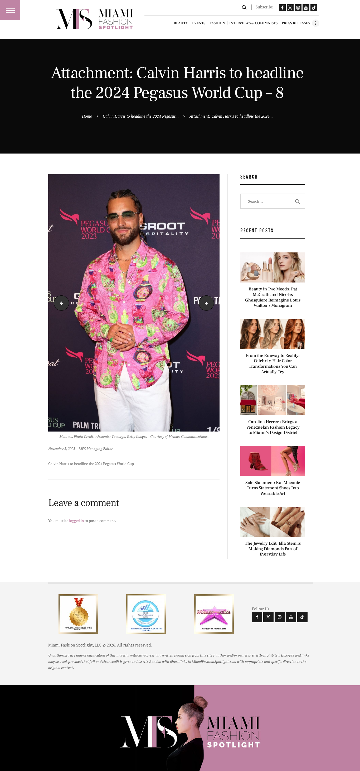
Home (87, 116)
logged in (76, 520)
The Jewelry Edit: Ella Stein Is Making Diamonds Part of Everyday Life (273, 549)
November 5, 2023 (61, 448)
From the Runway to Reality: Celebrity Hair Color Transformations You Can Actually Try (273, 364)
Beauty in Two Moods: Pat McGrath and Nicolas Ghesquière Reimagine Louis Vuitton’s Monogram (272, 297)
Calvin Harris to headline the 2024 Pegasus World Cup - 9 (212, 302)
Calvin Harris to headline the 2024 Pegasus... (141, 116)
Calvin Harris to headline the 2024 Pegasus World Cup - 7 (60, 302)
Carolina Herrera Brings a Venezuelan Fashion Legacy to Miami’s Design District (273, 427)
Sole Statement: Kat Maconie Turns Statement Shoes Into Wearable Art (272, 488)
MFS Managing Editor (96, 448)
